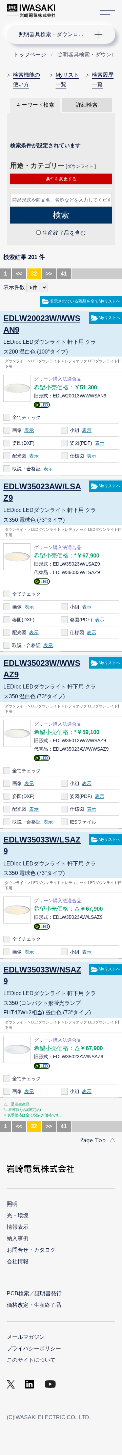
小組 (74, 430)
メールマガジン (26, 1337)
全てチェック (26, 417)
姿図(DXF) (23, 443)
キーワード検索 (35, 105)
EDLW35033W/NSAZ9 (42, 975)
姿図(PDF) (81, 443)
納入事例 (17, 1238)
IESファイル (83, 822)
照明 (12, 1204)
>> (49, 274)
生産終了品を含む (64, 233)
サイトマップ (107, 11)
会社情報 (17, 1261)
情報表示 (17, 1227)
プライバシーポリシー (34, 1348)
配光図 (19, 456)
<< (19, 274)
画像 (17, 430)
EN (78, 7)
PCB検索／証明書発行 (34, 1293)
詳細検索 (87, 105)
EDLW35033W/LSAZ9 (42, 845)
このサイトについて (31, 1360)
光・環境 (17, 1215)
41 (64, 274)
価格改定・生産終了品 (34, 1305)
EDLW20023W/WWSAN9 (41, 324)
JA (68, 7)
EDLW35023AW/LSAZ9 (42, 492)
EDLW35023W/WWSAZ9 (41, 668)
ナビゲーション (54, 34)
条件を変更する (61, 178)
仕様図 (77, 456)
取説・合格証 (26, 468)
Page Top (93, 1140)
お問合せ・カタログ (31, 1250)
